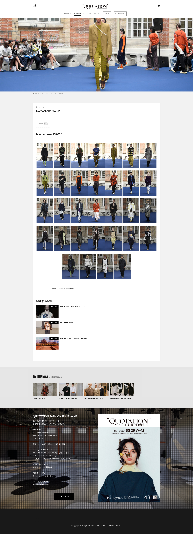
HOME (37, 94)
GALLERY (97, 13)
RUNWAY (77, 13)
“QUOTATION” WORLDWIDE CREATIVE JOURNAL (103, 526)
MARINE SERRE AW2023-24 (72, 306)
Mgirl (107, 13)
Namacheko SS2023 (57, 94)
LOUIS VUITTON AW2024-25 (73, 338)
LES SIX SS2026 (39, 398)
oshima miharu (40, 520)
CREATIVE (87, 13)
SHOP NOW (64, 497)
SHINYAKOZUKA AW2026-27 (121, 398)
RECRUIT (38, 521)
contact (38, 518)
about (37, 517)
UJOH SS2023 (66, 322)
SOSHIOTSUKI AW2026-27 (69, 398)
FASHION (67, 13)
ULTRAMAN (119, 13)
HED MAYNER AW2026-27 (94, 398)
